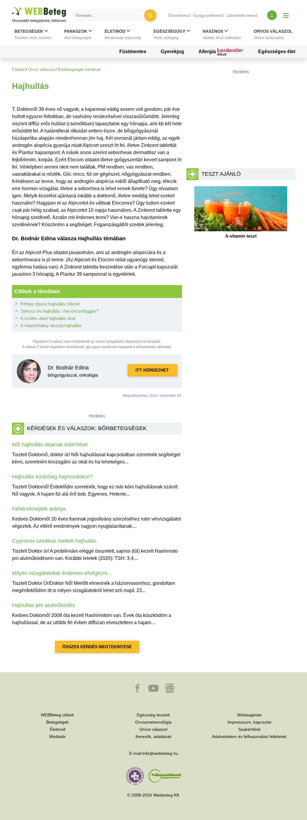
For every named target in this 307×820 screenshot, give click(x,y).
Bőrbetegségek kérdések (79, 69)
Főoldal (18, 69)
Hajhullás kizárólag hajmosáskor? (52, 477)
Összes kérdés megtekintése (97, 646)
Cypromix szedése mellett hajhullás (54, 541)
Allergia (207, 51)
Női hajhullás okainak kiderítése (50, 445)
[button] (33, 34)
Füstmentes (132, 51)
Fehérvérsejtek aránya (39, 509)
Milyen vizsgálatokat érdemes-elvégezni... (62, 573)
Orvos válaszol (41, 69)
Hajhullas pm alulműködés (43, 605)
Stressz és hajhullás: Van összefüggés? (59, 311)
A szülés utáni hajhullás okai (47, 318)
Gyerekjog (172, 51)
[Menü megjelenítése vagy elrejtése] (286, 15)
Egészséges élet (276, 51)
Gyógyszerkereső (208, 15)
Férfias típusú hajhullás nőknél (49, 303)
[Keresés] (150, 15)
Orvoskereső (179, 15)
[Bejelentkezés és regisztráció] (272, 15)
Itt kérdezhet (152, 370)
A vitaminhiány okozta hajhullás (51, 325)
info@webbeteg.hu (160, 753)
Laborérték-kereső (242, 15)
